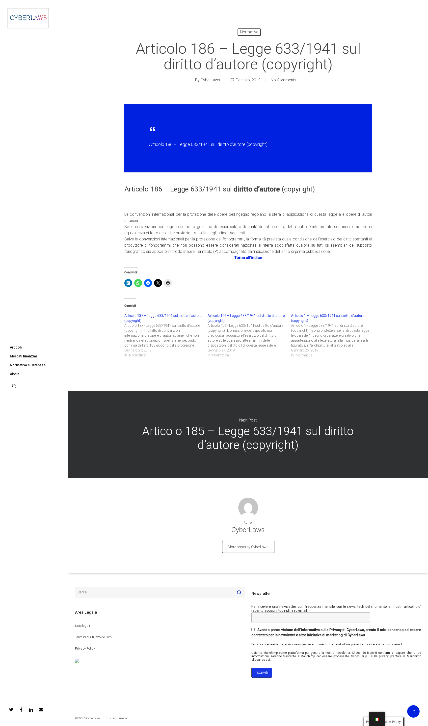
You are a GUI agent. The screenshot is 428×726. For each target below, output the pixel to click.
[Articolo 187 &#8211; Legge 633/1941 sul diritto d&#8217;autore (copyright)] (166, 335)
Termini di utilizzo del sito (93, 637)
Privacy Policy (85, 648)
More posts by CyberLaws (248, 547)
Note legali (82, 626)
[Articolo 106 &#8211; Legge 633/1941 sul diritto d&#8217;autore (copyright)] (249, 335)
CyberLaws (210, 80)
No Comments (283, 80)
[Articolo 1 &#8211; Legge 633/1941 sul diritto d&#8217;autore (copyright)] (332, 335)
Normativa (249, 32)
